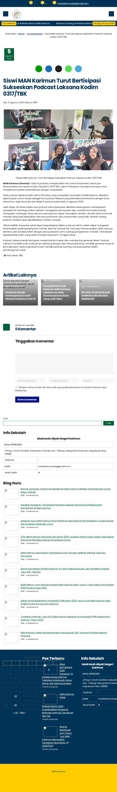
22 (15, 696)
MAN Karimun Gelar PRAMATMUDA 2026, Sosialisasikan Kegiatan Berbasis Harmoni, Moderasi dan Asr (58, 705)
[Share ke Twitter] (59, 73)
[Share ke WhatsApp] (69, 73)
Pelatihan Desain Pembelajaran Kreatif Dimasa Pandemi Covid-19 (20, 295)
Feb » (23, 712)
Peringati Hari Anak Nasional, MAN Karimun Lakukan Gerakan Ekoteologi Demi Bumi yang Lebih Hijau (56, 292)
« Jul (15, 712)
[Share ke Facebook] (49, 73)
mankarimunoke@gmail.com (73, 3)
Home (21, 33)
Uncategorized (35, 33)
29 (15, 705)
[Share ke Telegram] (78, 73)
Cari (5, 418)
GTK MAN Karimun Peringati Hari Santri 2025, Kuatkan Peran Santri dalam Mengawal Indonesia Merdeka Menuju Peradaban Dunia (67, 538)
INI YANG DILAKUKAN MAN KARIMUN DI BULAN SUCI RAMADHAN (95, 295)
